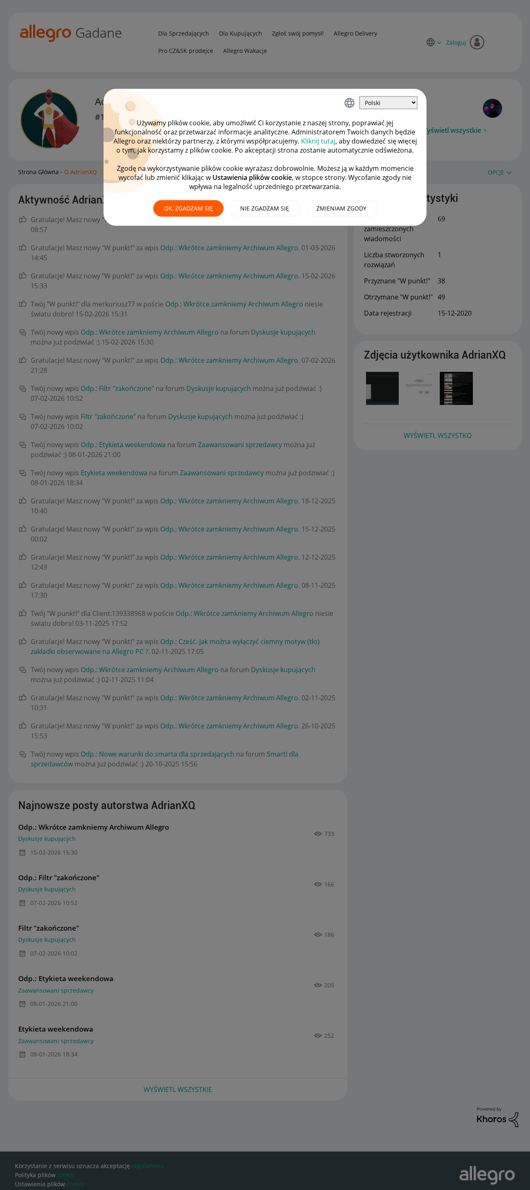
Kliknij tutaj (318, 141)
